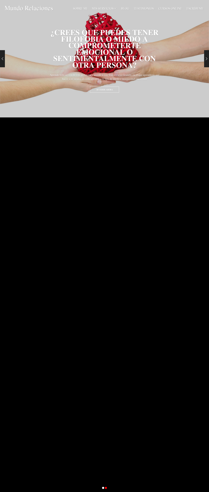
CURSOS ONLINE (170, 8)
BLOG (125, 8)
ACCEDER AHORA (104, 89)
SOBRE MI (80, 8)
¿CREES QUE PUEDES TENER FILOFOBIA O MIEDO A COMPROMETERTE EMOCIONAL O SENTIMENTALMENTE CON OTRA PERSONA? (104, 48)
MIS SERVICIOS (103, 8)
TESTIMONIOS (144, 8)
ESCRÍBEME (195, 8)
